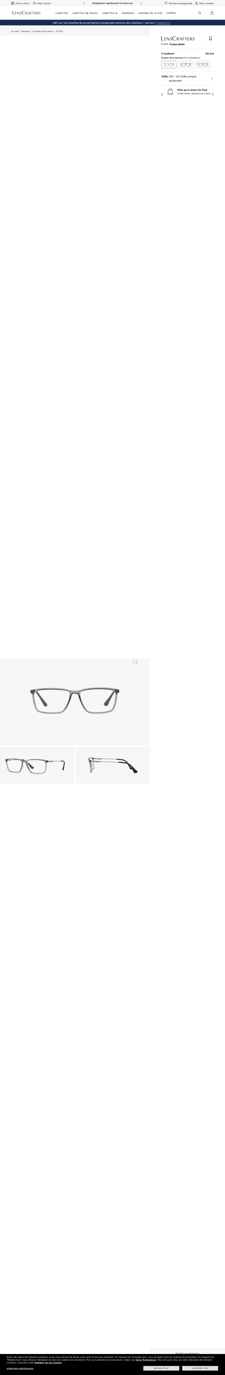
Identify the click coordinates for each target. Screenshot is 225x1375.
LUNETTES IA (110, 13)
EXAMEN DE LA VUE (150, 13)
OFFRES (171, 13)
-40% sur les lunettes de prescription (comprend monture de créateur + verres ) (111, 22)
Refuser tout (161, 1368)
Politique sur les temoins (48, 1363)
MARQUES (128, 13)
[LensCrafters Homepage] (26, 13)
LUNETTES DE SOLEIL (85, 13)
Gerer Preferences (146, 1360)
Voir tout (209, 53)
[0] (212, 12)
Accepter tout (200, 1368)
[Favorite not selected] (210, 39)
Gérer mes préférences (20, 1369)
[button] (162, 94)
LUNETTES (62, 13)
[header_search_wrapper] (199, 12)
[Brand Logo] (178, 39)
